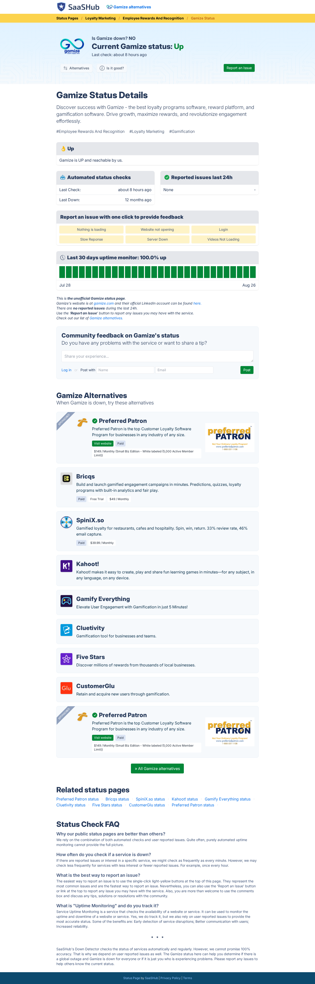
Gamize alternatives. (106, 318)
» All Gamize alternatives (157, 768)
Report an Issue (239, 68)
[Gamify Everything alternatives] (66, 601)
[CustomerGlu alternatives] (66, 688)
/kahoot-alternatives (79, 558)
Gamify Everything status (228, 799)
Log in (67, 370)
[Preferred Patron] (82, 423)
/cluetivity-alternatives (81, 622)
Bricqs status (117, 799)
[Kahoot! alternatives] (66, 566)
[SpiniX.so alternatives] (66, 522)
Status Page (131, 978)
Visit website (102, 443)
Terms (187, 978)
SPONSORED (64, 419)
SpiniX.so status (150, 799)
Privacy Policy (170, 978)
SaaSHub (151, 978)
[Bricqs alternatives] (66, 478)
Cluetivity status (70, 804)
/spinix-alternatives (78, 514)
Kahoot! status (185, 799)
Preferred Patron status (77, 799)
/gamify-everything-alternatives (90, 593)
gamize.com (104, 303)
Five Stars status (107, 804)
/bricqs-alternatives (78, 470)
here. (197, 303)
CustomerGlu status (147, 804)
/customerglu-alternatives (84, 680)
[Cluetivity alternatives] (66, 630)
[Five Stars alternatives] (66, 659)
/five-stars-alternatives (81, 651)
